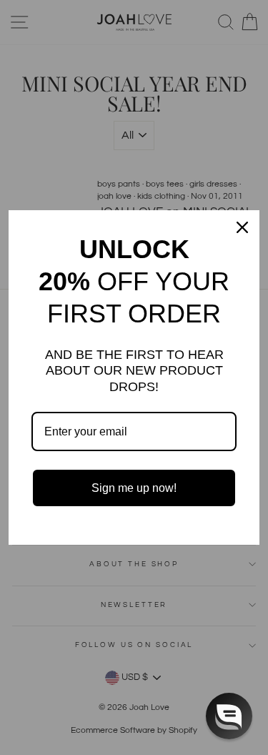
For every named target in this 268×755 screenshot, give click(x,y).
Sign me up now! (134, 488)
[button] (229, 716)
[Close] (242, 227)
